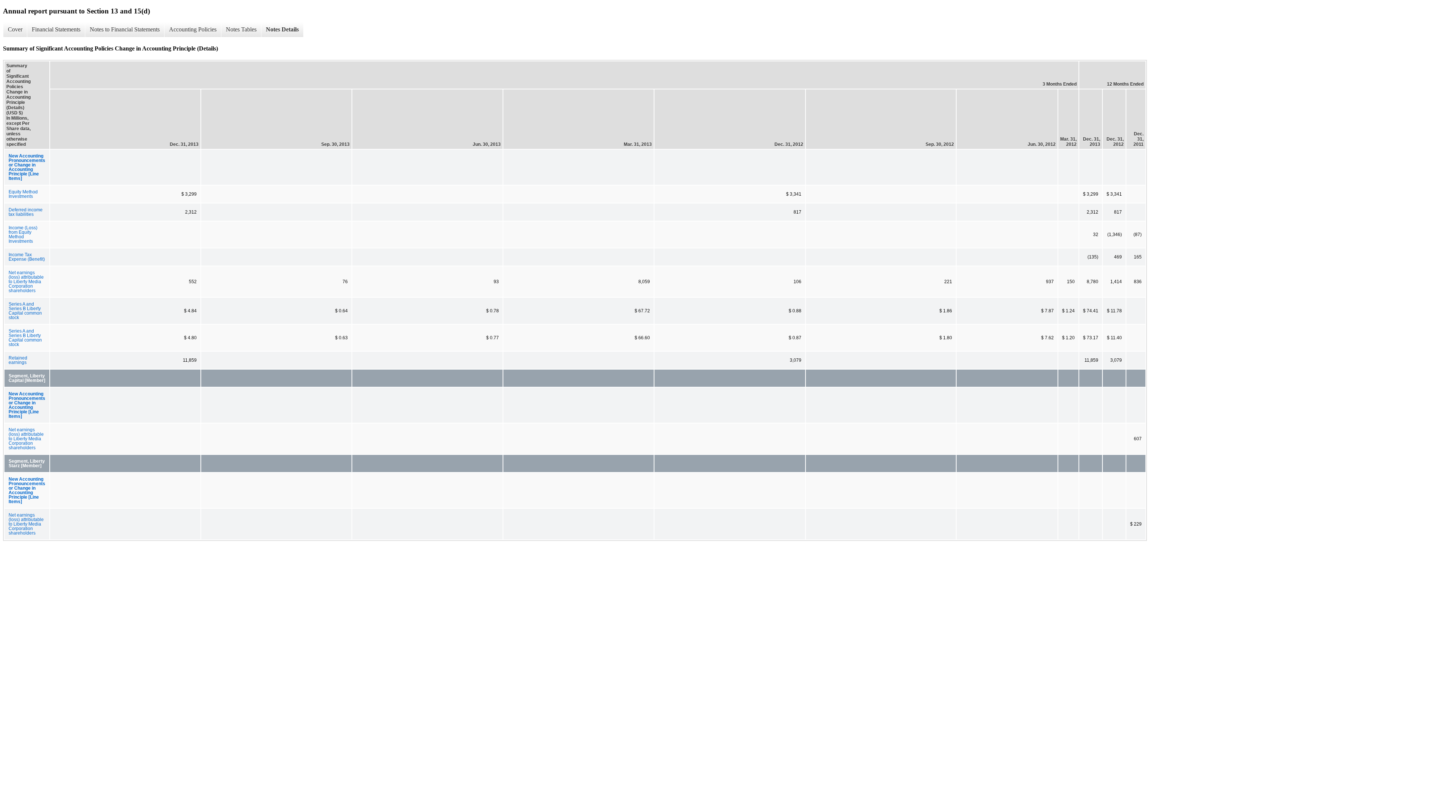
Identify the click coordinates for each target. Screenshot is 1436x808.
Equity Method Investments (23, 194)
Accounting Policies (193, 29)
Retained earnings (18, 360)
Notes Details (282, 29)
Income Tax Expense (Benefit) (27, 256)
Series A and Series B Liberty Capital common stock (25, 311)
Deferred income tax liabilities (26, 212)
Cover (15, 29)
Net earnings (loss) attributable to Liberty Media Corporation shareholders (26, 281)
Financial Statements (56, 29)
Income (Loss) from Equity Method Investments (23, 235)
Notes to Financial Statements (125, 29)
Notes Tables (241, 29)
